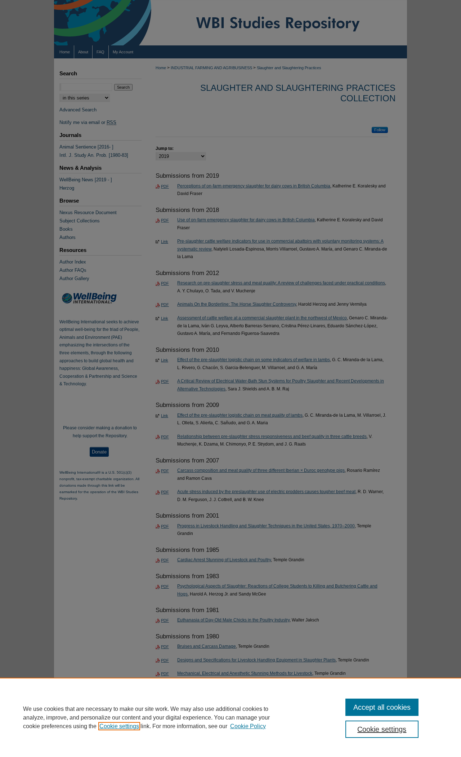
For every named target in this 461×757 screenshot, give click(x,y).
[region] (230, 717)
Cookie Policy (248, 726)
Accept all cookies (382, 707)
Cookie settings (119, 726)
